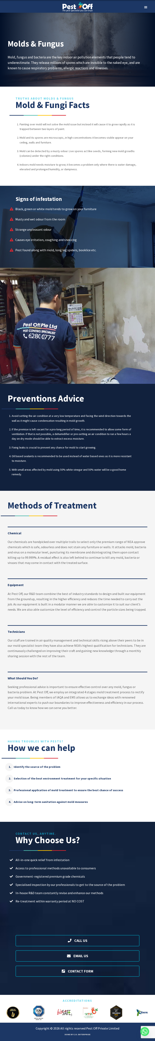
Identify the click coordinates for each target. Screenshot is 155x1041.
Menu (145, 7)
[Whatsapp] (144, 1031)
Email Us (80, 956)
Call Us (80, 940)
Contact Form (80, 971)
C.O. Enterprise (81, 1034)
